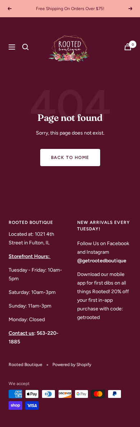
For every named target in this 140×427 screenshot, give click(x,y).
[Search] (25, 47)
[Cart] (127, 46)
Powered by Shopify (71, 364)
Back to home (70, 157)
